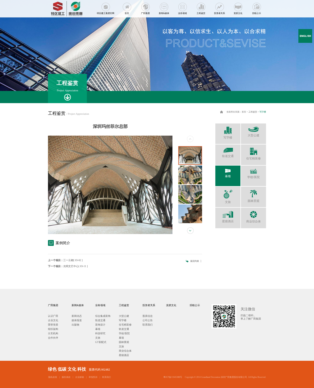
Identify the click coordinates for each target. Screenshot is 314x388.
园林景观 (253, 200)
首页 (127, 13)
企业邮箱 (79, 377)
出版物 (75, 324)
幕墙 (228, 176)
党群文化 (238, 13)
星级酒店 (228, 221)
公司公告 (147, 320)
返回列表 (194, 261)
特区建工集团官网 (105, 13)
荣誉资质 (53, 324)
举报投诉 (93, 377)
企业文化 (53, 320)
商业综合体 (253, 221)
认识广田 (53, 316)
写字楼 (262, 112)
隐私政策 (52, 377)
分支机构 (53, 333)
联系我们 (147, 324)
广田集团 (145, 13)
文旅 (228, 202)
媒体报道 (77, 320)
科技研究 (100, 333)
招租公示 (256, 13)
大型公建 (253, 135)
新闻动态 (77, 316)
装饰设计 (100, 324)
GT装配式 (100, 342)
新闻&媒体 (164, 13)
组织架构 (53, 329)
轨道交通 (228, 156)
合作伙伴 (53, 337)
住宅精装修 (253, 158)
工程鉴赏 (201, 13)
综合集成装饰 (102, 316)
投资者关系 (219, 13)
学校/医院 (253, 177)
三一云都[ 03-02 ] (73, 260)
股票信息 (147, 316)
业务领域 (182, 13)
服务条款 (66, 377)
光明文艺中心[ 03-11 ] (75, 266)
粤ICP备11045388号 (172, 377)
